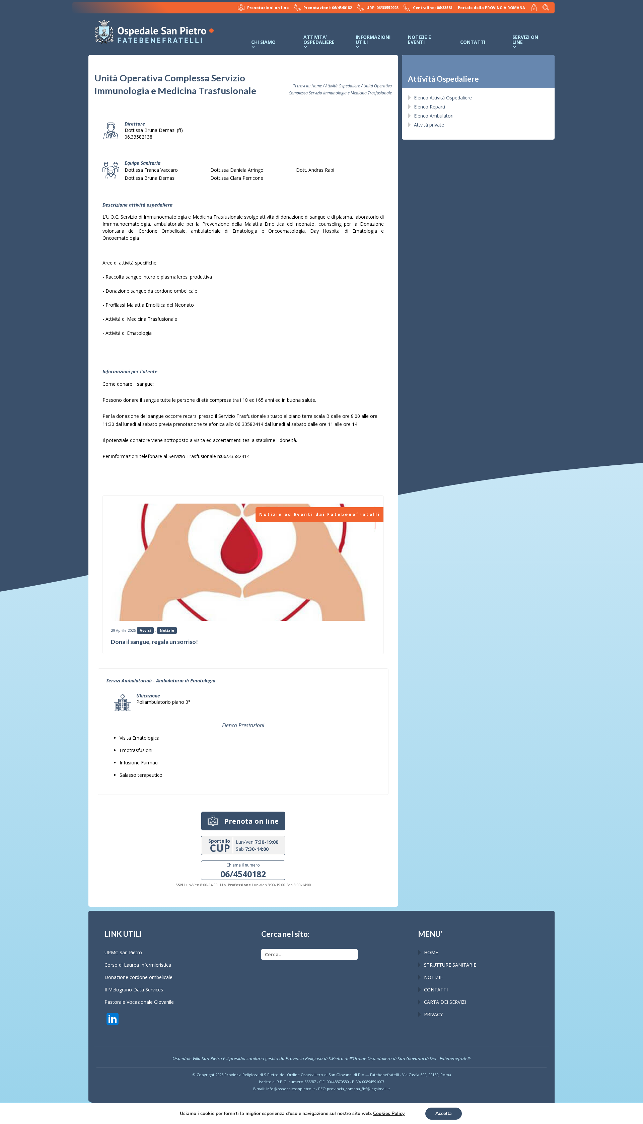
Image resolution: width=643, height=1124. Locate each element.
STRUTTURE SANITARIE (450, 965)
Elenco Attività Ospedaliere (443, 97)
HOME (431, 952)
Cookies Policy (389, 1113)
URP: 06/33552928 (382, 7)
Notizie (167, 630)
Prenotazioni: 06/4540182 (327, 7)
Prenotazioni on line (268, 7)
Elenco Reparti (429, 106)
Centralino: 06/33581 (432, 7)
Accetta (443, 1113)
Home (316, 85)
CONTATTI (436, 989)
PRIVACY (433, 1014)
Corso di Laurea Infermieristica (137, 965)
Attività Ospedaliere (342, 85)
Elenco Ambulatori (433, 116)
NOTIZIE (433, 977)
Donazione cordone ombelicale (138, 977)
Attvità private (429, 125)
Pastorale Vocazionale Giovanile (139, 1002)
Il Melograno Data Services (133, 989)
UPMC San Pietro (123, 952)
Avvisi (145, 630)
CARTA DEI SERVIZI (445, 1002)
